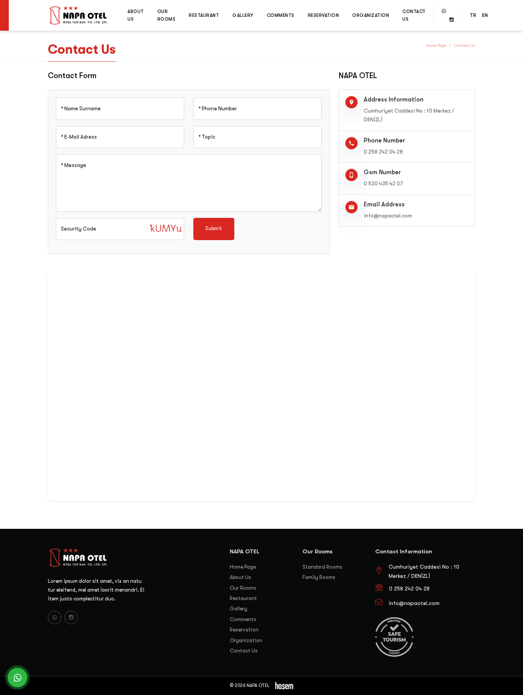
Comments (280, 15)
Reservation (323, 15)
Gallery (242, 15)
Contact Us (414, 15)
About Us (135, 15)
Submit (213, 228)
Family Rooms (318, 577)
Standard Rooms (322, 567)
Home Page (436, 45)
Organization (370, 15)
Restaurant (204, 15)
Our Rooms (166, 15)
